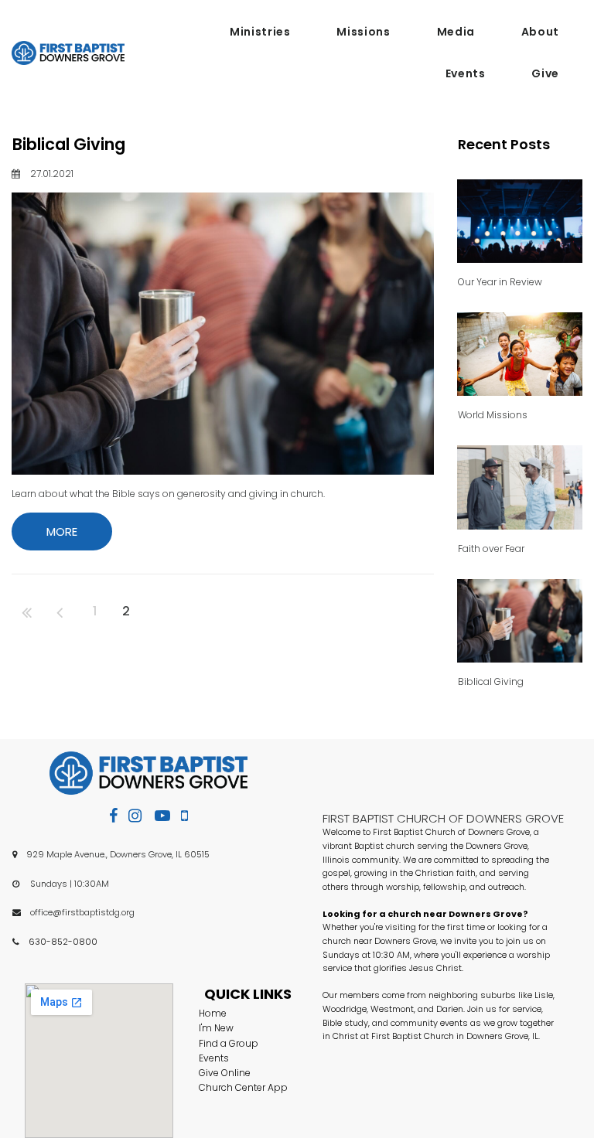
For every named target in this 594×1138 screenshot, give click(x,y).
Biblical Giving (68, 144)
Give (545, 73)
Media (456, 31)
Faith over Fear (491, 548)
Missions (363, 31)
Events (466, 73)
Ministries (260, 31)
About (540, 31)
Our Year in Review (500, 281)
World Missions (492, 414)
